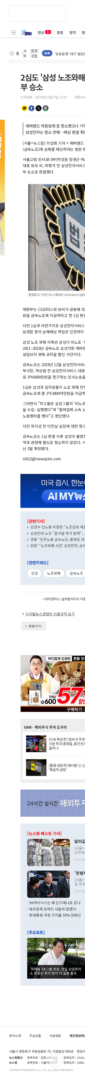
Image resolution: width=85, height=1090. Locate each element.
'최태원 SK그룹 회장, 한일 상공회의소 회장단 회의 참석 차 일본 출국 (55, 971)
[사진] (48, 852)
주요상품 (35, 1035)
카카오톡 (24, 108)
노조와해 (54, 573)
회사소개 (15, 1035)
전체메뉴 (13, 32)
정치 (72, 32)
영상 (41, 32)
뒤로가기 (35, 626)
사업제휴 (55, 1035)
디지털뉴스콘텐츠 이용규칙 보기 (50, 614)
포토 (60, 32)
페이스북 (31, 108)
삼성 (34, 573)
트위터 (38, 108)
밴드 (46, 108)
